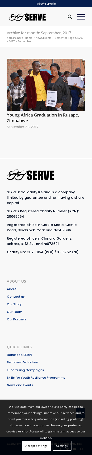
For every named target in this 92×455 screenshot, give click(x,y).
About (12, 289)
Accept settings (36, 446)
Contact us (16, 296)
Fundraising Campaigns (25, 370)
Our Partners (16, 319)
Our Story (14, 304)
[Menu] (78, 16)
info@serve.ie (46, 3)
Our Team (14, 312)
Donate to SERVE (20, 355)
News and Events (20, 385)
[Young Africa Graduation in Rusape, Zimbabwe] (46, 85)
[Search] (67, 16)
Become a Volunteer (22, 362)
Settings (62, 446)
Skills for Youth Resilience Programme (36, 377)
